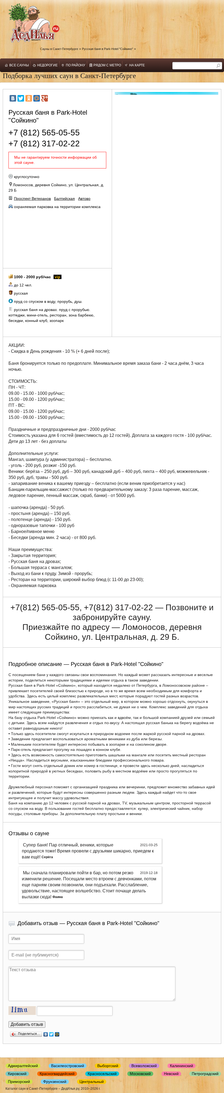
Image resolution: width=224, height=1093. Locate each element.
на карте (137, 65)
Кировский (17, 1073)
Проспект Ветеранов (32, 198)
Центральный (91, 1081)
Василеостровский (67, 1066)
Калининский (181, 1066)
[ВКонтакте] (13, 98)
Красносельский (102, 1073)
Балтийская (64, 198)
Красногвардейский (57, 1073)
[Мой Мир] (36, 98)
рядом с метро (107, 65)
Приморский (19, 1081)
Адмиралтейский (23, 1066)
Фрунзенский (54, 1081)
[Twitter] (20, 98)
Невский (171, 1073)
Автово (84, 198)
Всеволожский (144, 1066)
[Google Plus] (44, 98)
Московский (140, 1073)
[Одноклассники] (28, 98)
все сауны (19, 65)
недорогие (47, 65)
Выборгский (107, 1066)
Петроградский (205, 1073)
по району (75, 65)
